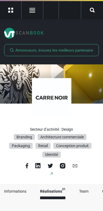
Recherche (92, 10)
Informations (15, 191)
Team (83, 191)
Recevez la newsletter (70, 10)
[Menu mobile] (11, 10)
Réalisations (52, 191)
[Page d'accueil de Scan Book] (51, 33)
